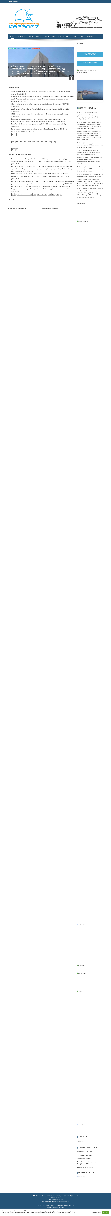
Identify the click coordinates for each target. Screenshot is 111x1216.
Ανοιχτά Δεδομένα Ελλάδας (85, 1152)
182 (50, 142)
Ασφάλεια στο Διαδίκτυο (84, 1155)
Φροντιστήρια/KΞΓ (64, 36)
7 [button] (18, 76)
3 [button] (12, 76)
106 (53, 194)
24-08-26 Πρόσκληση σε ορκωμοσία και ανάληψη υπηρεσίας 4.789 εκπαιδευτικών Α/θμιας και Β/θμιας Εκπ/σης (90, 145)
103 (42, 194)
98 (24, 194)
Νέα (94, 108)
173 (13, 142)
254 (13, 149)
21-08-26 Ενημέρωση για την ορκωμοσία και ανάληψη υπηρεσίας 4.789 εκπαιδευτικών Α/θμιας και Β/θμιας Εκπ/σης (90, 169)
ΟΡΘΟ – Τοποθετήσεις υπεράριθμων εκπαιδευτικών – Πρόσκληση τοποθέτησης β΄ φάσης (39, 114)
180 (41, 142)
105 (49, 194)
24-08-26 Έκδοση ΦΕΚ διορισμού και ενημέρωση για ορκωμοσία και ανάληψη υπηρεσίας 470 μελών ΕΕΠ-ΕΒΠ (88, 152)
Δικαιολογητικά (78, 36)
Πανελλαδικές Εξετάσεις (50, 208)
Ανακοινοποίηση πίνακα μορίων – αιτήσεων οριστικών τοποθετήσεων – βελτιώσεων (38, 96)
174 (17, 142)
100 (31, 194)
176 (25, 142)
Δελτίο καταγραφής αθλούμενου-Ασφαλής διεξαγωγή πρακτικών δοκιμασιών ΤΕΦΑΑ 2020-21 (40, 109)
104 (46, 194)
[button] (70, 77)
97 (21, 194)
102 (38, 194)
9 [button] (21, 76)
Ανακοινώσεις (12, 48)
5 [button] (15, 76)
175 (21, 142)
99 (27, 194)
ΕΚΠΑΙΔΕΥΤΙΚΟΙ (50, 36)
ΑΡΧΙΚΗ (12, 36)
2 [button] (11, 76)
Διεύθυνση (21, 36)
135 (58, 194)
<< (13, 134)
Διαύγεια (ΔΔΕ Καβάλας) (84, 1158)
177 (29, 142)
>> (16, 149)
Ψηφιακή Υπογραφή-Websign (85, 1167)
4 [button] (14, 76)
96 (18, 194)
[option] (41, 63)
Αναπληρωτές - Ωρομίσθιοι (23, 48)
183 (54, 142)
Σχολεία (30, 36)
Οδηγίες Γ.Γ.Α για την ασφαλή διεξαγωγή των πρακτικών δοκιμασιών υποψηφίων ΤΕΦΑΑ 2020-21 (41, 104)
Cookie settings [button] (96, 1212)
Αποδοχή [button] (105, 1212)
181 (46, 142)
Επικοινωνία (90, 36)
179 (37, 142)
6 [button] (17, 76)
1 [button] (9, 76)
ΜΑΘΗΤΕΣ (39, 36)
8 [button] (20, 76)
